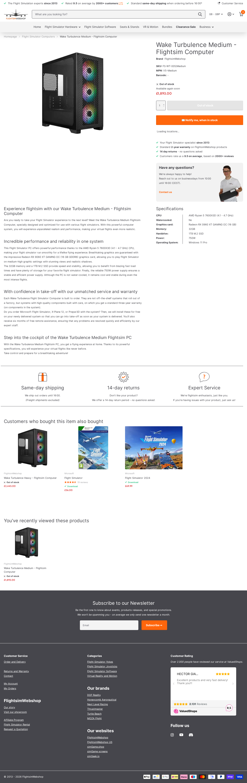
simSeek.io (93, 756)
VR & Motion (150, 26)
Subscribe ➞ (154, 625)
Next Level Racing (97, 704)
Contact (8, 675)
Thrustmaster (95, 708)
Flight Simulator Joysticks (102, 666)
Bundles (167, 26)
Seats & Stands (129, 26)
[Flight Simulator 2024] (154, 447)
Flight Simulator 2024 (137, 477)
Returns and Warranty (16, 671)
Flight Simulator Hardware (61, 26)
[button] (165, 102)
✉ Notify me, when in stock (200, 120)
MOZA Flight (94, 718)
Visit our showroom (15, 712)
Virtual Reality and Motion (102, 675)
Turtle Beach (94, 713)
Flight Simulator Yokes (100, 661)
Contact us (165, 192)
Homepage (10, 36)
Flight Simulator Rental (17, 724)
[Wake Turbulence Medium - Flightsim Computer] (26, 543)
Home (37, 26)
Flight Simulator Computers (38, 36)
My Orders (10, 688)
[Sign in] (231, 14)
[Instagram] (172, 734)
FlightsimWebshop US (99, 742)
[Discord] (191, 734)
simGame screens (97, 751)
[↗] (121, 3)
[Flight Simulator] (93, 447)
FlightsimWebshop (175, 58)
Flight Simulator (73, 477)
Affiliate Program (14, 719)
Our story (9, 707)
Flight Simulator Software (100, 26)
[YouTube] (181, 735)
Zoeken (200, 14)
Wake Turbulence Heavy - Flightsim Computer (30, 477)
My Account (11, 683)
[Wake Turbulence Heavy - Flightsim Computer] (32, 447)
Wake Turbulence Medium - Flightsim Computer (25, 570)
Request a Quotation (16, 729)
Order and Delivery (15, 661)
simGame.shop (95, 746)
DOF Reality (94, 695)
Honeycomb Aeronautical (101, 699)
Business (205, 26)
